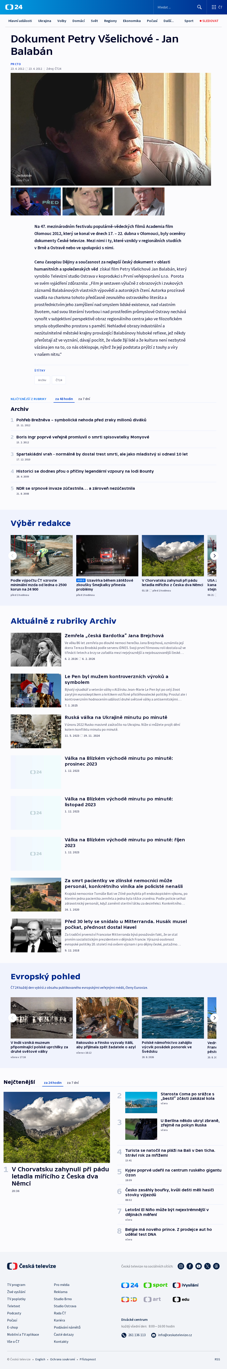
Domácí (78, 20)
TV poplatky (16, 1299)
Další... (169, 20)
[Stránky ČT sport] (156, 1285)
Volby (61, 20)
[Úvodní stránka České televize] (32, 1266)
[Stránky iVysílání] (186, 1285)
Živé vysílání (16, 1291)
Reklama (60, 1291)
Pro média (61, 1284)
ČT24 (59, 380)
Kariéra (59, 1320)
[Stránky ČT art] (152, 1299)
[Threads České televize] (216, 1266)
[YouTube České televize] (198, 1266)
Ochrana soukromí (62, 1359)
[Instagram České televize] (180, 1266)
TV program (16, 1284)
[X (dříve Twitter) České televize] (207, 1266)
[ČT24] (13, 7)
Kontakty (61, 1341)
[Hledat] (199, 7)
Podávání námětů (67, 1327)
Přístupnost (88, 1359)
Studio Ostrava (65, 1306)
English (40, 1359)
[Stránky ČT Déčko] (129, 1299)
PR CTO (16, 64)
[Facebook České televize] (189, 1266)
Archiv (42, 380)
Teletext (13, 1306)
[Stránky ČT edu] (181, 1299)
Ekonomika (132, 20)
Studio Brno (63, 1299)
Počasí (152, 20)
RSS (217, 1359)
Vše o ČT (13, 1341)
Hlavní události (20, 20)
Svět (94, 20)
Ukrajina (44, 20)
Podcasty (14, 1313)
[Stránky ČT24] (129, 1285)
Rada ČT (60, 1313)
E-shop (12, 1327)
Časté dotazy (64, 1334)
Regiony (110, 20)
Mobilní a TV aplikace (23, 1334)
